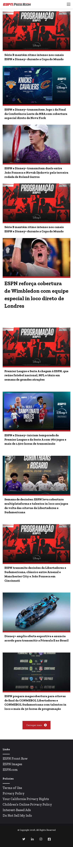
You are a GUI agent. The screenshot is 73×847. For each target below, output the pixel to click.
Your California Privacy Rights (26, 799)
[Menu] (68, 6)
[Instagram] (40, 839)
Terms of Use (12, 788)
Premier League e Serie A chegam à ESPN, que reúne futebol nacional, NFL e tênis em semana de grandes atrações (36, 375)
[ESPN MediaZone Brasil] (17, 4)
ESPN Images (12, 764)
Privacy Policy (13, 793)
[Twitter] (23, 839)
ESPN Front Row (15, 758)
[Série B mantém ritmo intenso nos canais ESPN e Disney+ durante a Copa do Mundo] (36, 30)
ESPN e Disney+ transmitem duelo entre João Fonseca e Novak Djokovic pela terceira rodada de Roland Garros (36, 172)
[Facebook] (49, 839)
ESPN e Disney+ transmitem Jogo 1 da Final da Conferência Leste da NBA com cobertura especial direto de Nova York (35, 114)
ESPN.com (10, 770)
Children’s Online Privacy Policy (27, 804)
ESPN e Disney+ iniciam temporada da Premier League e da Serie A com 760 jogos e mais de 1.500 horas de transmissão (35, 439)
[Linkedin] (32, 839)
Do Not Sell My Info (17, 815)
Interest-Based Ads (17, 810)
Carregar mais (34, 725)
